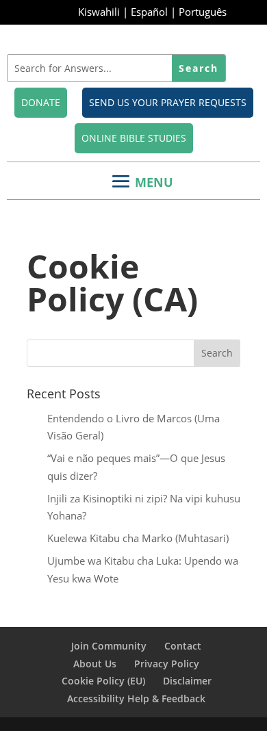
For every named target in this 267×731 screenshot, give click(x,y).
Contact (182, 645)
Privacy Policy (166, 663)
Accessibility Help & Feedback (136, 698)
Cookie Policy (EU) (103, 680)
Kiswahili (99, 11)
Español (149, 11)
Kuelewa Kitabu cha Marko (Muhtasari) (138, 538)
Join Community (109, 645)
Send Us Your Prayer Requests (167, 102)
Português (203, 11)
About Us (94, 663)
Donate (40, 102)
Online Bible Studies (133, 137)
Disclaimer (187, 680)
